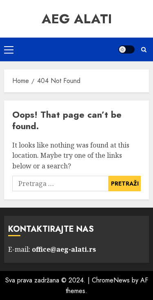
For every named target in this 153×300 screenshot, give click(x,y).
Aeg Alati (77, 18)
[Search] (144, 50)
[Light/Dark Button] (126, 49)
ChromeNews (111, 280)
